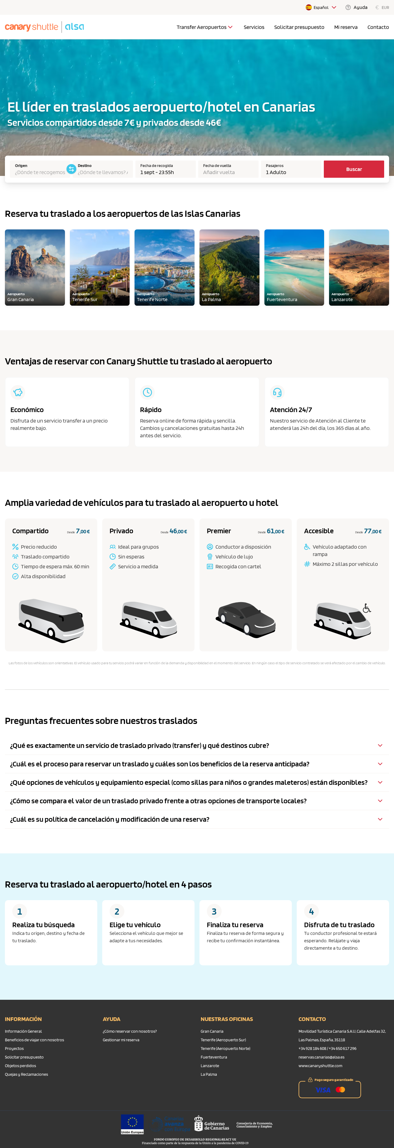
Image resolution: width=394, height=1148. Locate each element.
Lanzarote (210, 1065)
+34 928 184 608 (312, 1048)
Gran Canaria (212, 1031)
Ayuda (361, 7)
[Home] (44, 27)
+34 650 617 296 (342, 1048)
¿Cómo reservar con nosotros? (130, 1031)
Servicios (254, 27)
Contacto (378, 27)
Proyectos (14, 1048)
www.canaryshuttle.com (320, 1065)
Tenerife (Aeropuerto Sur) (223, 1039)
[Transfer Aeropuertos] (230, 27)
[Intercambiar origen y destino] (71, 169)
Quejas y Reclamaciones (26, 1074)
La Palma (209, 1074)
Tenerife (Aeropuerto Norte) (225, 1048)
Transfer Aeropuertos (202, 27)
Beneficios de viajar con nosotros (34, 1039)
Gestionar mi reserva (121, 1039)
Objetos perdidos (20, 1065)
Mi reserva (346, 27)
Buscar (354, 169)
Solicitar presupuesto (299, 27)
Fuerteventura (214, 1057)
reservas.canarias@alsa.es (321, 1057)
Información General (23, 1031)
